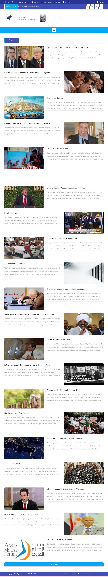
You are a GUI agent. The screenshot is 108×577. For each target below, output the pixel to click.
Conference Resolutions (73, 574)
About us (87, 574)
